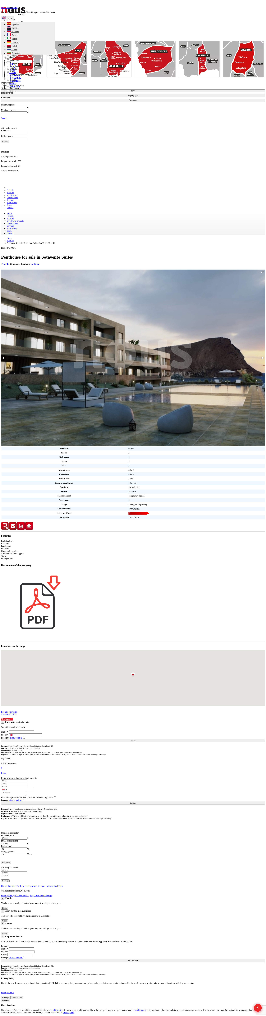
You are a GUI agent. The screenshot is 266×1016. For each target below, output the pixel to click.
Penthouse (14, 60)
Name (4, 732)
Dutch (14, 49)
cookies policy (141, 1010)
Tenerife (5, 264)
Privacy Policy (7, 895)
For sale (10, 190)
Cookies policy (22, 895)
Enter (3, 773)
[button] (262, 272)
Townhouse (14, 66)
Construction (12, 197)
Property (5, 946)
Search (4, 118)
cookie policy (57, 1010)
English (9, 18)
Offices (12, 91)
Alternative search (9, 128)
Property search (8, 19)
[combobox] (12, 735)
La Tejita (35, 264)
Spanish (15, 24)
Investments (12, 195)
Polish (14, 46)
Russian (15, 31)
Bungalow (14, 63)
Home (9, 213)
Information (12, 202)
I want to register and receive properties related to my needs (27, 797)
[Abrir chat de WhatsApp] (258, 1008)
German (15, 42)
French (14, 35)
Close (4, 908)
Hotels (12, 80)
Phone (4, 735)
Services (10, 200)
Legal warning (36, 895)
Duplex (12, 69)
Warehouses (15, 88)
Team (9, 205)
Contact (10, 207)
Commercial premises (19, 74)
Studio (12, 57)
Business (13, 77)
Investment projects (15, 221)
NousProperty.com (9, 7)
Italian (14, 39)
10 (10, 87)
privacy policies (15, 738)
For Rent (10, 192)
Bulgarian (16, 53)
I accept (12, 738)
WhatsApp (8, 719)
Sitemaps (48, 895)
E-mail (4, 954)
